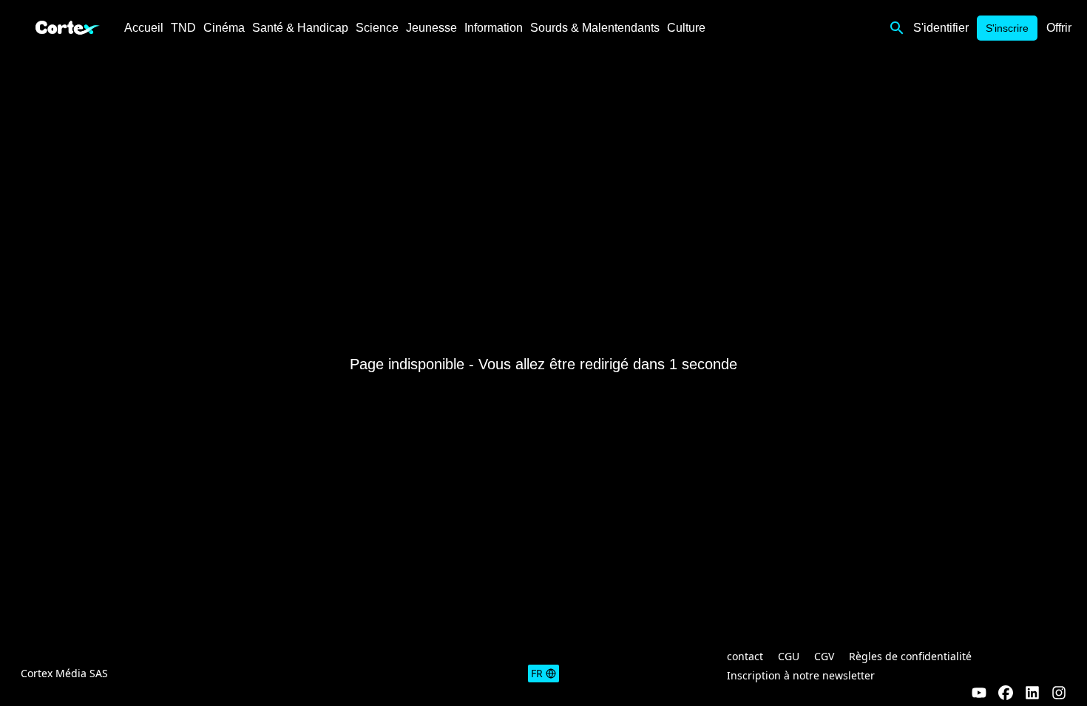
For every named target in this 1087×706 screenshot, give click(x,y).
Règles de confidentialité (910, 656)
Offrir (1058, 27)
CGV (824, 656)
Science (377, 27)
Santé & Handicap (300, 27)
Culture (686, 27)
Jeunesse (431, 27)
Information (493, 27)
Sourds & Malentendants (595, 27)
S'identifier (941, 27)
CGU (788, 656)
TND (183, 27)
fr (537, 673)
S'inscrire (1007, 28)
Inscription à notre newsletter (801, 675)
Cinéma (224, 27)
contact (745, 656)
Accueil (143, 27)
